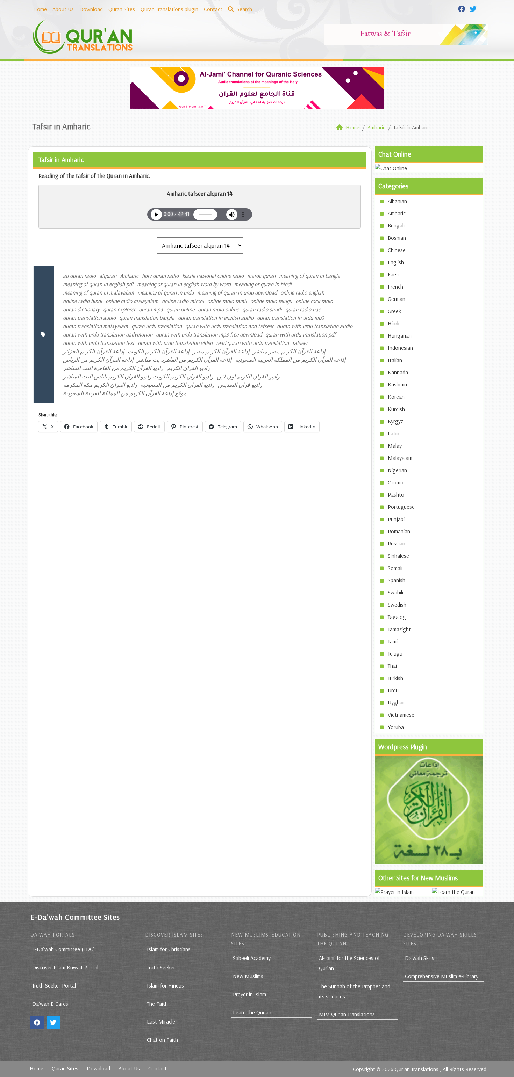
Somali (395, 567)
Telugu (395, 653)
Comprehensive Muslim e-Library (441, 976)
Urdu (393, 690)
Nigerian (397, 470)
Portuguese (401, 506)
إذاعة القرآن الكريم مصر (221, 351)
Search (243, 9)
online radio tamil (227, 300)
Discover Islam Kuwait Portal (65, 967)
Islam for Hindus (165, 985)
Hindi (393, 323)
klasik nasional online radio (213, 275)
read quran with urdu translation (252, 342)
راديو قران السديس (240, 384)
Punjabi (396, 518)
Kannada (398, 372)
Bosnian (397, 237)
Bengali (396, 225)
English (396, 262)
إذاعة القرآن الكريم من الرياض (98, 359)
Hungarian (400, 335)
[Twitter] (474, 8)
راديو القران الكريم (188, 367)
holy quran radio (160, 275)
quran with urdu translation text (98, 342)
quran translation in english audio (216, 317)
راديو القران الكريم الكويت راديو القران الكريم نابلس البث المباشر (138, 376)
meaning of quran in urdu (165, 292)
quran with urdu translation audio (314, 326)
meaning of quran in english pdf (98, 284)
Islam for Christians (169, 949)
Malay (395, 445)
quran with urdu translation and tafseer (229, 326)
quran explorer (119, 309)
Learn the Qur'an (252, 1012)
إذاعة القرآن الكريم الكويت (158, 351)
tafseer (300, 342)
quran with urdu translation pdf (300, 334)
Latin (393, 433)
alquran (107, 275)
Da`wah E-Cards (50, 1003)
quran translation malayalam (95, 326)
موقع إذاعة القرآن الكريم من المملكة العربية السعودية (125, 393)
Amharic (129, 275)
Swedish (397, 604)
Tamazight (399, 629)
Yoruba (396, 726)
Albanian (397, 200)
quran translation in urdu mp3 (290, 317)
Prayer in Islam (249, 994)
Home (40, 9)
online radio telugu (271, 300)
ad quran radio (79, 275)
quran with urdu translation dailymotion (107, 334)
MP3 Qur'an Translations (347, 1014)
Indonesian (400, 347)
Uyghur (396, 702)
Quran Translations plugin (169, 9)
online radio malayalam (132, 300)
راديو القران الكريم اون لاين (248, 376)
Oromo (396, 482)
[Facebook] (462, 8)
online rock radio (314, 300)
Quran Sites (121, 9)
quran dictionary (81, 309)
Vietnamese (401, 714)
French (395, 286)
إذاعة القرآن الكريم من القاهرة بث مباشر (184, 359)
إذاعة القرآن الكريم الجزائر (93, 351)
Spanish (396, 580)
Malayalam (400, 457)
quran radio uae (303, 309)
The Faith (157, 1003)
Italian (395, 359)
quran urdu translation (156, 326)
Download (91, 9)
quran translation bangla (146, 317)
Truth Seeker (161, 967)
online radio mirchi (183, 300)
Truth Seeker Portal (54, 985)
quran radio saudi (262, 309)
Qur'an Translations (416, 1068)
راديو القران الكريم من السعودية (177, 384)
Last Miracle (161, 1021)
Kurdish (396, 408)
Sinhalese (398, 555)
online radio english (302, 292)
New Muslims (248, 976)
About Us (63, 9)
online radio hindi (82, 300)
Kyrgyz (395, 421)
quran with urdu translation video (175, 342)
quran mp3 (151, 309)
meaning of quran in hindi (263, 284)
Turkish (395, 677)
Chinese (397, 249)
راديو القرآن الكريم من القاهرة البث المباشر (113, 367)
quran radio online (218, 309)
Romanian (399, 531)
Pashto (396, 494)
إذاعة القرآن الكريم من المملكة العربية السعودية (290, 359)
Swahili (395, 592)
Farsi (393, 274)
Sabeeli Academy (252, 957)
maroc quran (261, 275)
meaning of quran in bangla (309, 275)
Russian (396, 543)
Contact (213, 9)
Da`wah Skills (419, 957)
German (396, 298)
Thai (392, 665)
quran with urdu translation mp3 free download (209, 334)
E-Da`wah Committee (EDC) (63, 949)
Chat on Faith (162, 1039)
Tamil (393, 641)
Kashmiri (397, 384)
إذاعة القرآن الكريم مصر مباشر (289, 351)
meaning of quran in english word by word (184, 284)
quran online (180, 309)
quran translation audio (89, 317)
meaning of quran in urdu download (237, 292)
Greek (394, 311)
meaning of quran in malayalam (98, 292)
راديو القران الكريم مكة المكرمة (100, 384)
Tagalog (397, 616)
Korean (396, 396)
